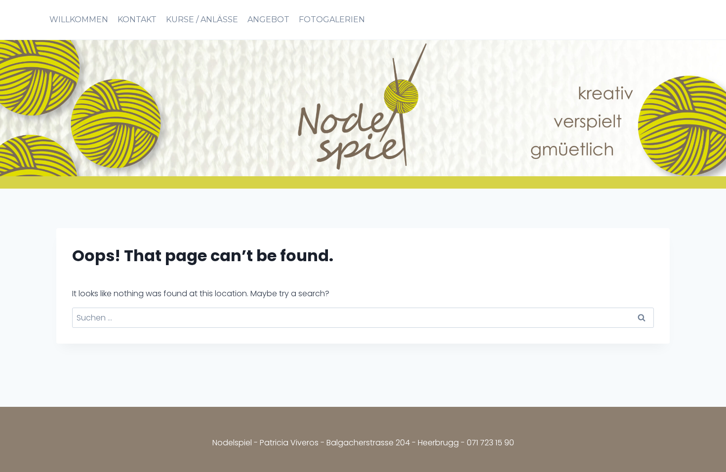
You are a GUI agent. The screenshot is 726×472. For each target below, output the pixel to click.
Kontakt (137, 19)
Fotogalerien (332, 19)
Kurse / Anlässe (202, 19)
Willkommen (78, 19)
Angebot (268, 19)
